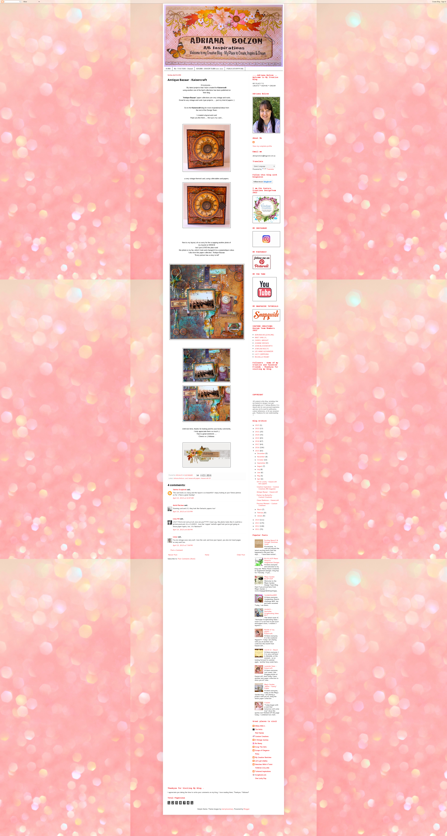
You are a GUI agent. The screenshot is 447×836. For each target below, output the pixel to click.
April (259, 479)
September (261, 463)
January (260, 516)
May (259, 476)
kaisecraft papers (194, 478)
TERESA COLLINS (262, 768)
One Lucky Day (260, 778)
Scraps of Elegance (262, 750)
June (259, 472)
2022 (257, 428)
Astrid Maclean (178, 505)
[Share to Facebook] (208, 475)
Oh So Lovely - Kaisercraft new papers (267, 483)
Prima (257, 754)
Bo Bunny (258, 743)
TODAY (267, 703)
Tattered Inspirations (263, 771)
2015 (257, 451)
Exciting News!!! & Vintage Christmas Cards (271, 542)
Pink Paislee (259, 733)
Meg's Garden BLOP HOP (269, 578)
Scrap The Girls (261, 747)
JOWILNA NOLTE (262, 349)
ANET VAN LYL (261, 337)
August (260, 466)
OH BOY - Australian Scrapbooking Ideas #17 (271, 612)
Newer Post (172, 555)
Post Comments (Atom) (186, 559)
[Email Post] (197, 475)
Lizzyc (175, 537)
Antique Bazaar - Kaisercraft (267, 492)
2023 (257, 425)
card (186, 478)
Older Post (241, 555)
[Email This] (201, 475)
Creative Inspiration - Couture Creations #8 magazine (268, 488)
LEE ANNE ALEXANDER (264, 351)
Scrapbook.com (260, 775)
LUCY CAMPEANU (262, 354)
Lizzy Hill (176, 519)
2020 (257, 435)
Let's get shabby (261, 761)
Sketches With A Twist (263, 764)
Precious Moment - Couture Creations (267, 504)
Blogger (246, 809)
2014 (257, 520)
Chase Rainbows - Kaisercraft (268, 500)
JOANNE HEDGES (262, 343)
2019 (257, 438)
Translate (270, 169)
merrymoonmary (227, 809)
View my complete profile (262, 146)
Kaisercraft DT (206, 478)
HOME (168, 69)
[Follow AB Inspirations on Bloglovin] (263, 183)
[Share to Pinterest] (210, 475)
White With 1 (260, 726)
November (261, 457)
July (258, 469)
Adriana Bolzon (179, 478)
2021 (257, 431)
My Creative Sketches (263, 757)
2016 (257, 447)
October (260, 460)
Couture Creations (262, 736)
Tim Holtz (258, 729)
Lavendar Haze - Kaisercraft (270, 667)
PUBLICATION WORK (235, 69)
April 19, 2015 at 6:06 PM (183, 529)
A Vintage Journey (261, 740)
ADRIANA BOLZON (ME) (264, 335)
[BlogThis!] (204, 475)
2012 (257, 526)
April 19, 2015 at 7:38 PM (183, 545)
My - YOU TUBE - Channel (183, 69)
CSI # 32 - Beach (271, 650)
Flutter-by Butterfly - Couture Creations (265, 496)
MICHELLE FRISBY (262, 357)
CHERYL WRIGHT (262, 340)
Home (207, 555)
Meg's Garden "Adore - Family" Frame (270, 686)
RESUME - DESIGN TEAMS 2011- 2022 (209, 69)
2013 (257, 523)
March (259, 509)
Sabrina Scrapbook (179, 489)
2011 (257, 529)
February (260, 512)
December (261, 453)
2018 (257, 441)
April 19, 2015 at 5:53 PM (183, 511)
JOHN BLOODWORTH (263, 346)
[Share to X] (206, 475)
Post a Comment (177, 550)
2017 (257, 444)
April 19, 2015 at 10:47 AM (183, 498)
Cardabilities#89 (270, 595)
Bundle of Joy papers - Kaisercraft (269, 632)
